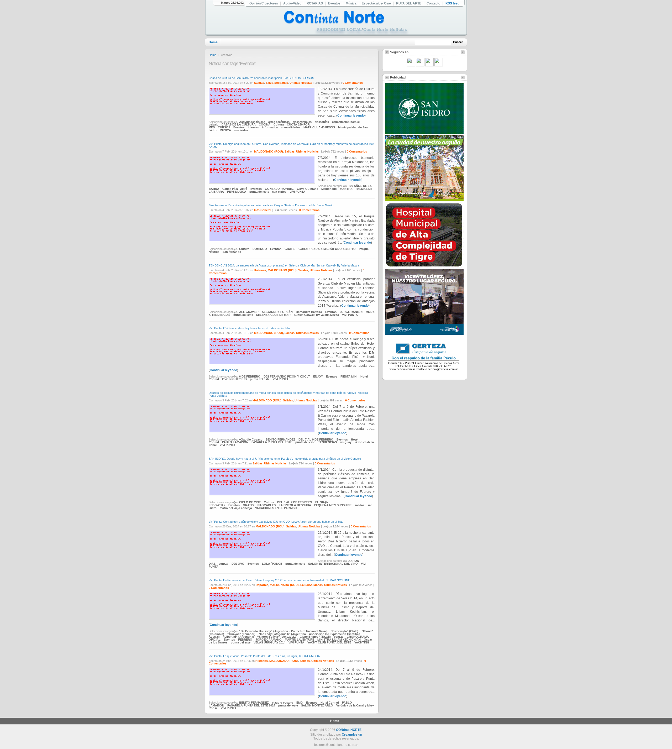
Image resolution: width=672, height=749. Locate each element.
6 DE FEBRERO (249, 376)
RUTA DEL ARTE (408, 3)
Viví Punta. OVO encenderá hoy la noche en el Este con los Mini (249, 328)
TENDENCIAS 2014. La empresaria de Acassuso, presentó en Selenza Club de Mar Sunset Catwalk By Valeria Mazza (284, 265)
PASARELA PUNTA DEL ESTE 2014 (251, 705)
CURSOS (224, 127)
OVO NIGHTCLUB (234, 379)
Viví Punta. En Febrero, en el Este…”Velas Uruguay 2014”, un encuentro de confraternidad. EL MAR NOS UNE (279, 580)
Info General (262, 210)
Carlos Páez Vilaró (234, 188)
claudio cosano (282, 702)
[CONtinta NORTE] (346, 23)
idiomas (253, 127)
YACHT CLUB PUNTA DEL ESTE (329, 642)
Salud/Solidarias (277, 82)
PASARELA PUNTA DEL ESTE (271, 442)
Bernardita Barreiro (309, 311)
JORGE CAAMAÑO (268, 639)
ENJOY (318, 376)
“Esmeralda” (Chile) (344, 631)
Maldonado (329, 188)
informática (270, 127)
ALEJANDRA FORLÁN (277, 311)
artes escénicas (279, 121)
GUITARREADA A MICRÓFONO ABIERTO (327, 248)
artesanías (322, 121)
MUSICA (225, 130)
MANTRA (346, 188)
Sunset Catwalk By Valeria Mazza (316, 314)
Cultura (279, 124)
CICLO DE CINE (250, 502)
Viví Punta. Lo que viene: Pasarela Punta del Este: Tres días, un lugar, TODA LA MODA (264, 656)
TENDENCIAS (327, 442)
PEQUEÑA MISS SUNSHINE (332, 505)
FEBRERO (245, 639)
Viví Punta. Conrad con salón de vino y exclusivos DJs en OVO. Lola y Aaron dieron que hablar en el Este (276, 521)
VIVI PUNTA (297, 191)
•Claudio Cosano (250, 439)
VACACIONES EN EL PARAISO (276, 508)
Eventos (334, 3)
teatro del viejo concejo (236, 508)
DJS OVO (238, 563)
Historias (260, 270)
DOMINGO (260, 248)
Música (351, 3)
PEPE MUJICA (236, 191)
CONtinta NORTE (348, 730)
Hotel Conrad (330, 702)
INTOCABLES (266, 505)
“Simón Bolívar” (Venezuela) (277, 636)
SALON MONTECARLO (317, 705)
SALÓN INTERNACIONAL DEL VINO (333, 563)
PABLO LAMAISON (235, 442)
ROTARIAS (315, 3)
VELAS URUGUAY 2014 (269, 642)
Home (213, 42)
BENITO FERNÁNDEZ (280, 439)
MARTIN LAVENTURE (299, 639)
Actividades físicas (252, 121)
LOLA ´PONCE (272, 563)
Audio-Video (292, 3)
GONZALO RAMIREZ (279, 188)
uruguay (345, 442)
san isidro (241, 130)
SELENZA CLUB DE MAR (273, 314)
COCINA (264, 124)
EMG (299, 702)
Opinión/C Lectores (263, 3)
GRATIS (290, 248)
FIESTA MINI (348, 376)
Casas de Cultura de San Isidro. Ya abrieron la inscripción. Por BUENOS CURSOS (261, 78)
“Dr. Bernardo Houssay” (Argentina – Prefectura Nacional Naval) (283, 631)
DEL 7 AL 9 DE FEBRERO (315, 439)
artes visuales (302, 121)
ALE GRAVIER (249, 311)
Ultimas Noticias (301, 82)
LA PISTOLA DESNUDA (295, 505)
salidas (359, 505)
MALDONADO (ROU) (268, 151)
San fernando (232, 251)
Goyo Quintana (307, 188)
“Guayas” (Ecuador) (241, 634)
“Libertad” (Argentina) (238, 636)
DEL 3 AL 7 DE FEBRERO (294, 502)
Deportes (262, 584)
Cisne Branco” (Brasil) (315, 636)
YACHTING (361, 642)
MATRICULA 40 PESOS (319, 127)
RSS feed (452, 3)
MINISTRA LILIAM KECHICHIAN (339, 639)
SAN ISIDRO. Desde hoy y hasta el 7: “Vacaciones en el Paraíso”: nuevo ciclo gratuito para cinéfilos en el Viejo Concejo (285, 458)
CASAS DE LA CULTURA (239, 124)
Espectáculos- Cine (376, 3)
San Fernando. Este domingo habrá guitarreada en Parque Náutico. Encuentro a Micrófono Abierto (271, 205)
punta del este (259, 191)
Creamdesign (352, 734)
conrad (223, 563)
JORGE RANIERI (351, 311)
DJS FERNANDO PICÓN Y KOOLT (287, 376)
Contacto (433, 3)
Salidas (259, 82)
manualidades (290, 127)
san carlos (279, 191)
